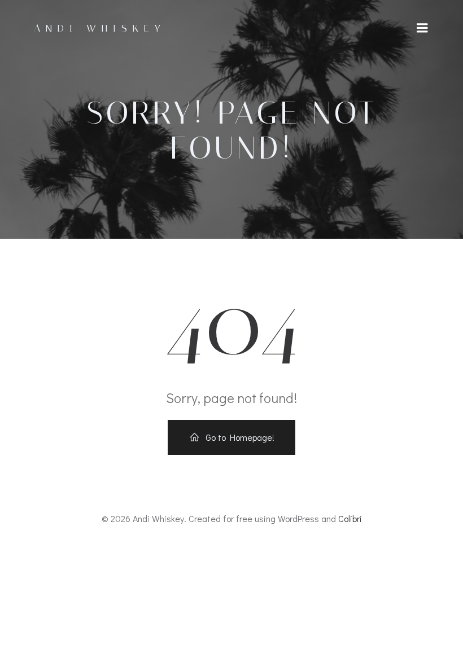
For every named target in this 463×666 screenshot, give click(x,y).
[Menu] (422, 28)
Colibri (350, 518)
